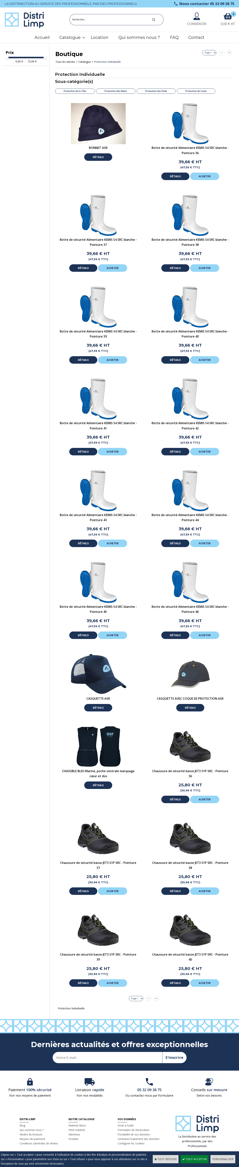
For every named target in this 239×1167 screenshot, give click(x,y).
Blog (22, 1125)
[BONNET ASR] (98, 143)
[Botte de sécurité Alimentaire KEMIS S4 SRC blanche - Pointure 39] (98, 326)
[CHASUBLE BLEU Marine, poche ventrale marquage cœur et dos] (98, 766)
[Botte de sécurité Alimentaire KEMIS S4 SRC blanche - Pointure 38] (190, 235)
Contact (196, 37)
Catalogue (70, 37)
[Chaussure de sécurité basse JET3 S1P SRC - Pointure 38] (190, 858)
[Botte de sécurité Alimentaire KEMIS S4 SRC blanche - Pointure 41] (98, 418)
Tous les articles (65, 62)
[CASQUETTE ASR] (98, 694)
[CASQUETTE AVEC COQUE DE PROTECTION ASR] (190, 694)
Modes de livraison (31, 1134)
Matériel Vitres (77, 1125)
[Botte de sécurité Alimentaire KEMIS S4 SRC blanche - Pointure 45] (98, 602)
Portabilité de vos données (134, 1134)
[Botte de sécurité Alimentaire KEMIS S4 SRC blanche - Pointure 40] (190, 326)
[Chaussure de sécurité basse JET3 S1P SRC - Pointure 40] (190, 949)
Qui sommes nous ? (139, 37)
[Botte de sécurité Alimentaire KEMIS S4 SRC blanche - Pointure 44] (190, 510)
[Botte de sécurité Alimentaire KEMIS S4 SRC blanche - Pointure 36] (190, 143)
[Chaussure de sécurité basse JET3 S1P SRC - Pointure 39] (98, 949)
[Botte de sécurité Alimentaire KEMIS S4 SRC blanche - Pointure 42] (190, 418)
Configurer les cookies (131, 1143)
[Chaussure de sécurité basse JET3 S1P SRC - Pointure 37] (98, 858)
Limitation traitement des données (138, 1139)
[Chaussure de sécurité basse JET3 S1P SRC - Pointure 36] (190, 766)
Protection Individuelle (107, 62)
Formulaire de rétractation (133, 1130)
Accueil (42, 37)
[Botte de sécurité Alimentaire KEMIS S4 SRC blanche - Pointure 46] (190, 602)
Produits (74, 1139)
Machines (74, 1134)
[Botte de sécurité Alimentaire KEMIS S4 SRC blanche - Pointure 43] (98, 510)
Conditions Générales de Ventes (39, 1143)
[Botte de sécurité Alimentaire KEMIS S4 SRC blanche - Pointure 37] (98, 235)
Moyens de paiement (32, 1139)
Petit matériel (77, 1130)
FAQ (174, 37)
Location (99, 37)
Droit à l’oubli (126, 1125)
